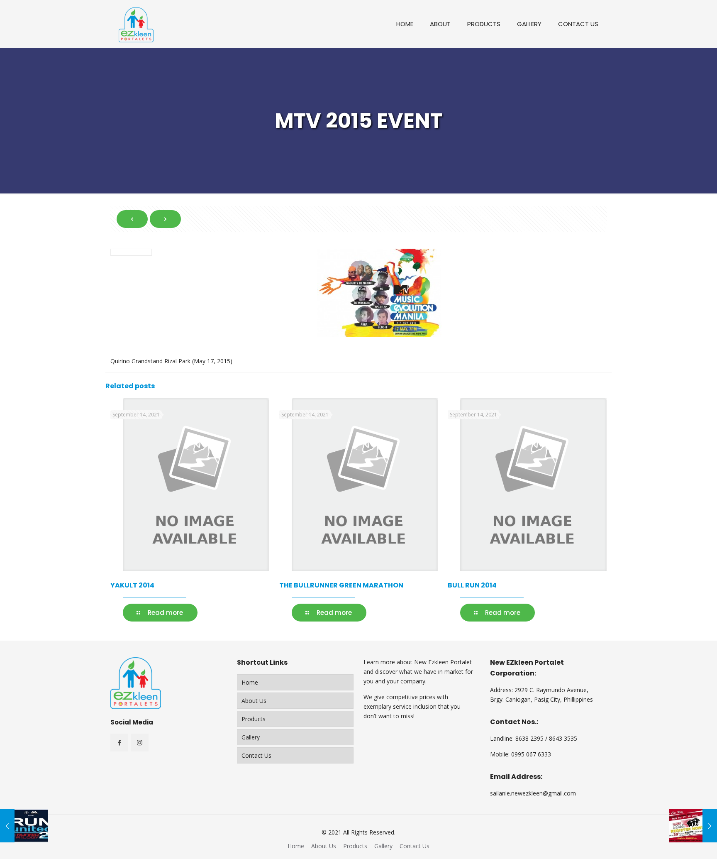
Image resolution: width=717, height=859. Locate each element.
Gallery (250, 737)
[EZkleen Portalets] (136, 24)
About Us (253, 701)
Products (253, 719)
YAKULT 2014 (132, 585)
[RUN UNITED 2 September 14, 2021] (24, 825)
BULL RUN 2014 (472, 585)
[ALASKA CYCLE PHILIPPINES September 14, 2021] (693, 825)
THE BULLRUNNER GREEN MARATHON (341, 585)
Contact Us (256, 755)
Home (249, 682)
